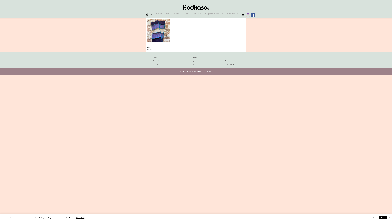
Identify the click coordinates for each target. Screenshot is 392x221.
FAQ (226, 58)
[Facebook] (253, 15)
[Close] (389, 217)
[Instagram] (248, 15)
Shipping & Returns (231, 61)
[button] (243, 14)
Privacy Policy (80, 218)
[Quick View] (158, 30)
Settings (373, 218)
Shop (155, 58)
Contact (156, 64)
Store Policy (229, 64)
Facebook (193, 58)
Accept (383, 218)
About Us (156, 61)
